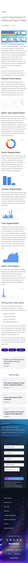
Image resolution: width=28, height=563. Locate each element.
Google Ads (21, 350)
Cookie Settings (14, 558)
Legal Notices (10, 550)
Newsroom (19, 550)
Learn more (6, 366)
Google (4, 350)
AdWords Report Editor (17, 44)
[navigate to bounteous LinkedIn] (11, 540)
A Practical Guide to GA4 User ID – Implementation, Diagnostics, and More (14, 414)
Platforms (12, 350)
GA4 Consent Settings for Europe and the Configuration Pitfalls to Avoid (14, 385)
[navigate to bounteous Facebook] (17, 540)
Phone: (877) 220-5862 (13, 536)
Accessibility (16, 554)
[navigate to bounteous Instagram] (14, 540)
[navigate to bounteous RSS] (21, 540)
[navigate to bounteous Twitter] (7, 540)
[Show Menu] (24, 3)
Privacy (10, 554)
